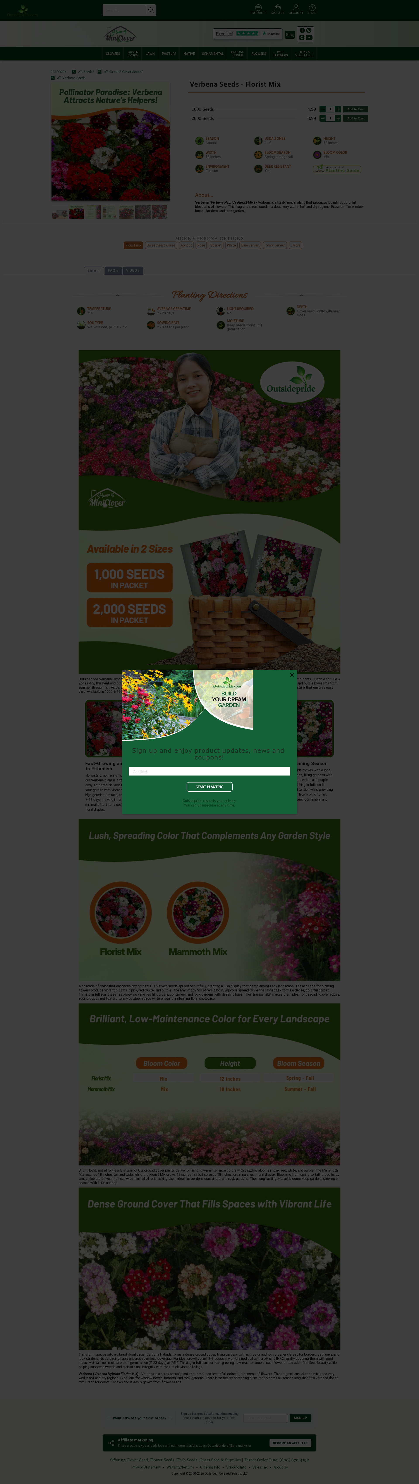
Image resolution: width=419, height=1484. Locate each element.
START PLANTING (209, 786)
